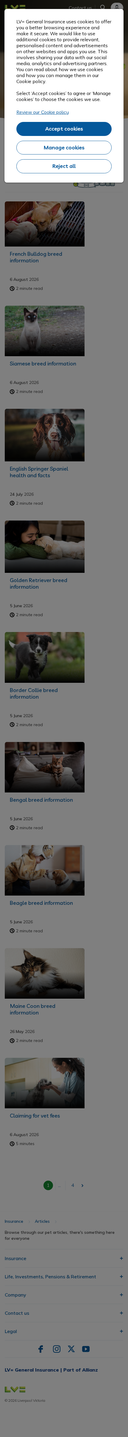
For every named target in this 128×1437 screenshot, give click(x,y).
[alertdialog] (64, 96)
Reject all (64, 166)
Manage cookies (64, 147)
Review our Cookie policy (42, 112)
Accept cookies (64, 128)
